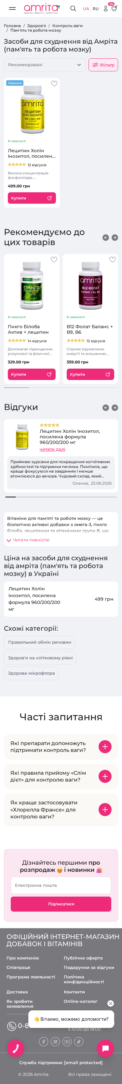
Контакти (74, 991)
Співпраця (18, 967)
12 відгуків (37, 165)
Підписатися (61, 903)
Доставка (17, 991)
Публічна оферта (83, 958)
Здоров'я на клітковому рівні (40, 657)
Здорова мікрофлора (31, 673)
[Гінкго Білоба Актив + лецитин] (32, 285)
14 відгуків (37, 341)
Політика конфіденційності (84, 979)
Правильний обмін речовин (39, 642)
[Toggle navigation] (12, 8)
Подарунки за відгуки (89, 967)
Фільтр (107, 64)
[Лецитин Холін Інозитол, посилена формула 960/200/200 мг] (32, 109)
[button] (105, 237)
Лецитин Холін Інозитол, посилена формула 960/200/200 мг (31, 153)
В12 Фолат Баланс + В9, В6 (90, 329)
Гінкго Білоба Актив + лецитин (28, 329)
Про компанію (23, 958)
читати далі (52, 449)
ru (96, 8)
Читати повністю (31, 539)
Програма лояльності (31, 976)
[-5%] (106, 8)
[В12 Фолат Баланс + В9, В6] (91, 285)
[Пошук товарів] (74, 8)
